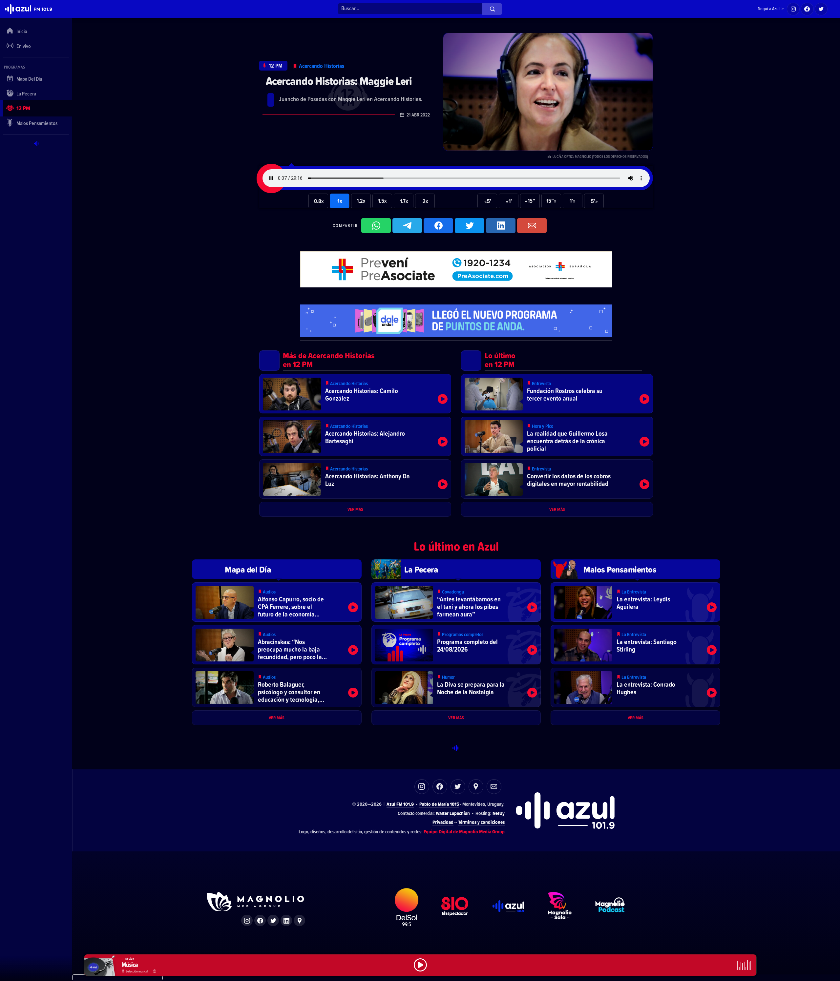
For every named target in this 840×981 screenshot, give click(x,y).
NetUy (499, 813)
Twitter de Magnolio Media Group (273, 920)
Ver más (355, 509)
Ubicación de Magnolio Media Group (299, 920)
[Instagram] (793, 9)
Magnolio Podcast (610, 907)
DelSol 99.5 (406, 907)
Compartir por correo (532, 225)
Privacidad (442, 822)
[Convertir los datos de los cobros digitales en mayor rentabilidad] (557, 479)
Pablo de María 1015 (439, 804)
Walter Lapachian (453, 813)
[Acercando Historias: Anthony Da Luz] (355, 479)
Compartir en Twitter (469, 225)
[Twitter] (821, 9)
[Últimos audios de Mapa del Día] (277, 569)
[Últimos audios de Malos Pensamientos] (635, 569)
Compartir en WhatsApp (376, 225)
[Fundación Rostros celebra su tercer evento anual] (557, 393)
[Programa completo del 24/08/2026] (456, 644)
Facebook (439, 786)
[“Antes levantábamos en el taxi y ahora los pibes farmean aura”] (456, 602)
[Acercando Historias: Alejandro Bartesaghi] (355, 436)
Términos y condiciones (481, 822)
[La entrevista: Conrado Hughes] (635, 687)
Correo (494, 786)
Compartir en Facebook (438, 225)
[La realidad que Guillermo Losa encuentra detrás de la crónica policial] (557, 436)
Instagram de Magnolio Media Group (247, 920)
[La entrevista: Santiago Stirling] (635, 644)
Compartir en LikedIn (500, 225)
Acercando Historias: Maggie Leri (339, 81)
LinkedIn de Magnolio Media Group (286, 920)
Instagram (421, 786)
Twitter (458, 786)
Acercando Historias (321, 66)
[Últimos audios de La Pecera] (456, 569)
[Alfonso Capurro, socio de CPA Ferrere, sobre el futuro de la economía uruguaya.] (276, 602)
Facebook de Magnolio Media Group (260, 920)
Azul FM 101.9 (400, 804)
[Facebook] (807, 9)
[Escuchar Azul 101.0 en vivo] (420, 965)
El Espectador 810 (454, 907)
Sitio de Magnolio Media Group (256, 901)
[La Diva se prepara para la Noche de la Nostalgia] (456, 687)
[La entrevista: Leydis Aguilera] (635, 602)
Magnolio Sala (559, 907)
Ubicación (476, 786)
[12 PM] (273, 66)
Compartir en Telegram (407, 225)
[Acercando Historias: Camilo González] (355, 393)
